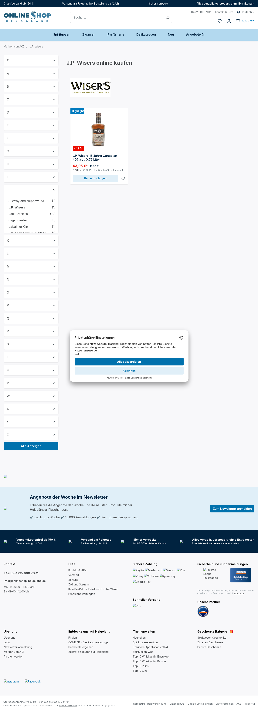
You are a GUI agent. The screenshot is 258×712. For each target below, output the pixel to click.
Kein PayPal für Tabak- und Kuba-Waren (93, 589)
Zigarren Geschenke (210, 642)
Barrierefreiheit (224, 703)
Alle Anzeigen (31, 446)
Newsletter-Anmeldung (18, 647)
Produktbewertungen (81, 593)
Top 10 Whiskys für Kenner (149, 661)
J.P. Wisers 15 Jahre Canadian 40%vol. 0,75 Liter (95, 157)
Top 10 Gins (140, 670)
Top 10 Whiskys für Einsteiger (151, 656)
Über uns (9, 637)
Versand (119, 170)
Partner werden (13, 656)
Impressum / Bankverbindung (149, 703)
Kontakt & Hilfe (224, 12)
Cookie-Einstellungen (200, 703)
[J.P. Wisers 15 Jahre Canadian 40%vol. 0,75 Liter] (99, 129)
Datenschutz (177, 703)
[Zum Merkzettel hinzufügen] (123, 178)
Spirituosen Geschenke (211, 637)
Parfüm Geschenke (209, 647)
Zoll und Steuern (78, 584)
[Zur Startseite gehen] (27, 16)
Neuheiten (139, 637)
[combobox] (116, 17)
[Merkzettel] (219, 21)
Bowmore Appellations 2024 (150, 647)
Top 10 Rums (141, 666)
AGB (239, 703)
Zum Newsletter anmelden (232, 509)
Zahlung (73, 579)
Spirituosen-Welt (143, 651)
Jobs (7, 642)
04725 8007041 (201, 12)
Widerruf (250, 703)
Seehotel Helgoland (80, 647)
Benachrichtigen (95, 178)
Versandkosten (68, 705)
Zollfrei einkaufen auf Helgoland (88, 651)
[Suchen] (167, 17)
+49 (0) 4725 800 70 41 (21, 573)
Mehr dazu (239, 593)
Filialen (72, 637)
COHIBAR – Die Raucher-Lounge (88, 642)
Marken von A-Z (14, 651)
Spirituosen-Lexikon (145, 642)
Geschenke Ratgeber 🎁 (215, 631)
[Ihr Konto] (228, 21)
